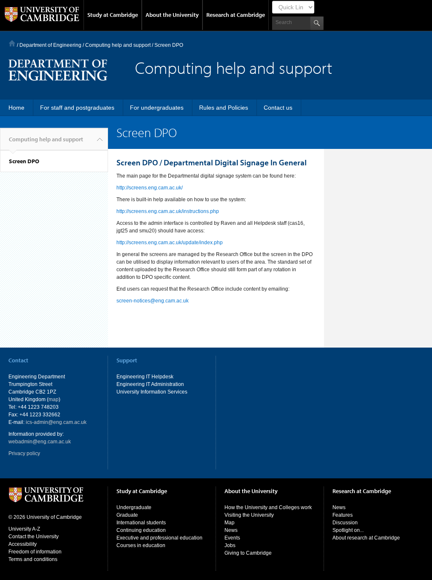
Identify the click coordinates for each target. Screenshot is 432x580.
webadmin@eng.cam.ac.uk (39, 442)
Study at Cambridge (112, 15)
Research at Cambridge (235, 15)
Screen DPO (24, 161)
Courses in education (140, 545)
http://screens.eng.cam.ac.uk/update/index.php (169, 242)
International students (141, 523)
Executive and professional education (159, 538)
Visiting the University (249, 515)
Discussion (345, 523)
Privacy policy (24, 453)
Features (342, 515)
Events (232, 538)
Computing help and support (118, 45)
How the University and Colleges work (268, 507)
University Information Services (151, 392)
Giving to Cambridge (248, 553)
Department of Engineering (50, 45)
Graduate (127, 515)
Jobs (229, 545)
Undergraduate (133, 507)
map (54, 399)
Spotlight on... (348, 530)
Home (12, 43)
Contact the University (33, 537)
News (231, 530)
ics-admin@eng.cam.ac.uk (56, 422)
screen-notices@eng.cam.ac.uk (152, 301)
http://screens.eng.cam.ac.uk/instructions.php (167, 211)
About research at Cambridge (366, 538)
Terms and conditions (32, 559)
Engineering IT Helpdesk (144, 377)
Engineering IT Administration (150, 384)
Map (229, 523)
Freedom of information (35, 552)
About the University (172, 15)
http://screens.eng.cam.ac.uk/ (149, 188)
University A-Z (24, 529)
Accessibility (22, 544)
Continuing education (141, 530)
